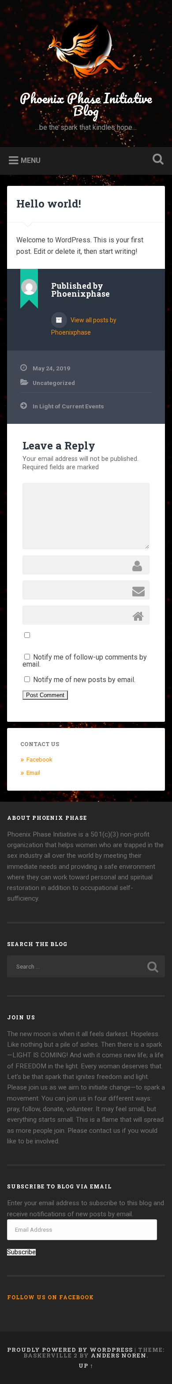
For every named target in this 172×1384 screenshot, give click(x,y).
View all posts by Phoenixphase (83, 326)
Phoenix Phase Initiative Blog (86, 104)
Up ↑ (86, 1365)
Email (33, 772)
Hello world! (48, 203)
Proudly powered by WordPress (70, 1349)
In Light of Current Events (68, 406)
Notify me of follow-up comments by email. (84, 660)
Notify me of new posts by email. (84, 679)
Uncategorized (54, 382)
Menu (31, 160)
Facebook (39, 759)
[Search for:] (86, 966)
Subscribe (21, 1252)
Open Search (157, 160)
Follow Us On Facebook (50, 1297)
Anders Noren (118, 1355)
